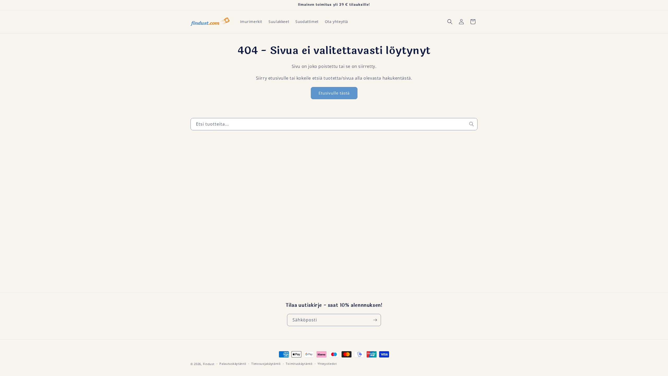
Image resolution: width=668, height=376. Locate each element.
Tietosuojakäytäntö (266, 364)
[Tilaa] (375, 320)
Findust (208, 364)
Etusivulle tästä (334, 93)
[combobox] (334, 124)
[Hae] (471, 124)
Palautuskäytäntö (232, 364)
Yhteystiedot (327, 364)
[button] (450, 21)
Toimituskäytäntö (299, 364)
